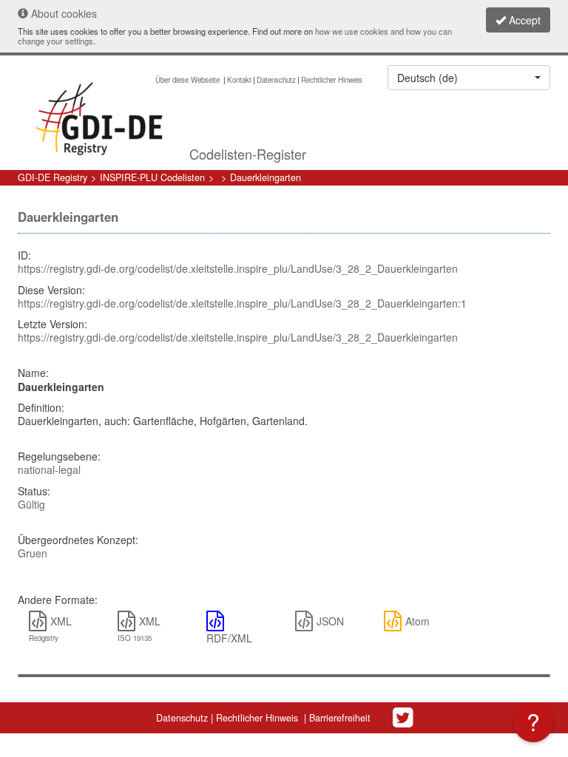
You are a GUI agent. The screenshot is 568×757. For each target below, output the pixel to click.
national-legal (49, 469)
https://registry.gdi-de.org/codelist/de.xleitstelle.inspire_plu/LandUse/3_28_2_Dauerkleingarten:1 (242, 303)
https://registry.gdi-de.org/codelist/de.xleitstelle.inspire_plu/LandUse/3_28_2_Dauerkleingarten (238, 268)
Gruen (32, 553)
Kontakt (239, 80)
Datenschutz (276, 80)
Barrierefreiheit (340, 717)
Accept (523, 20)
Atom (417, 621)
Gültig (31, 504)
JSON (330, 621)
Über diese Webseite (188, 80)
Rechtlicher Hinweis (331, 80)
